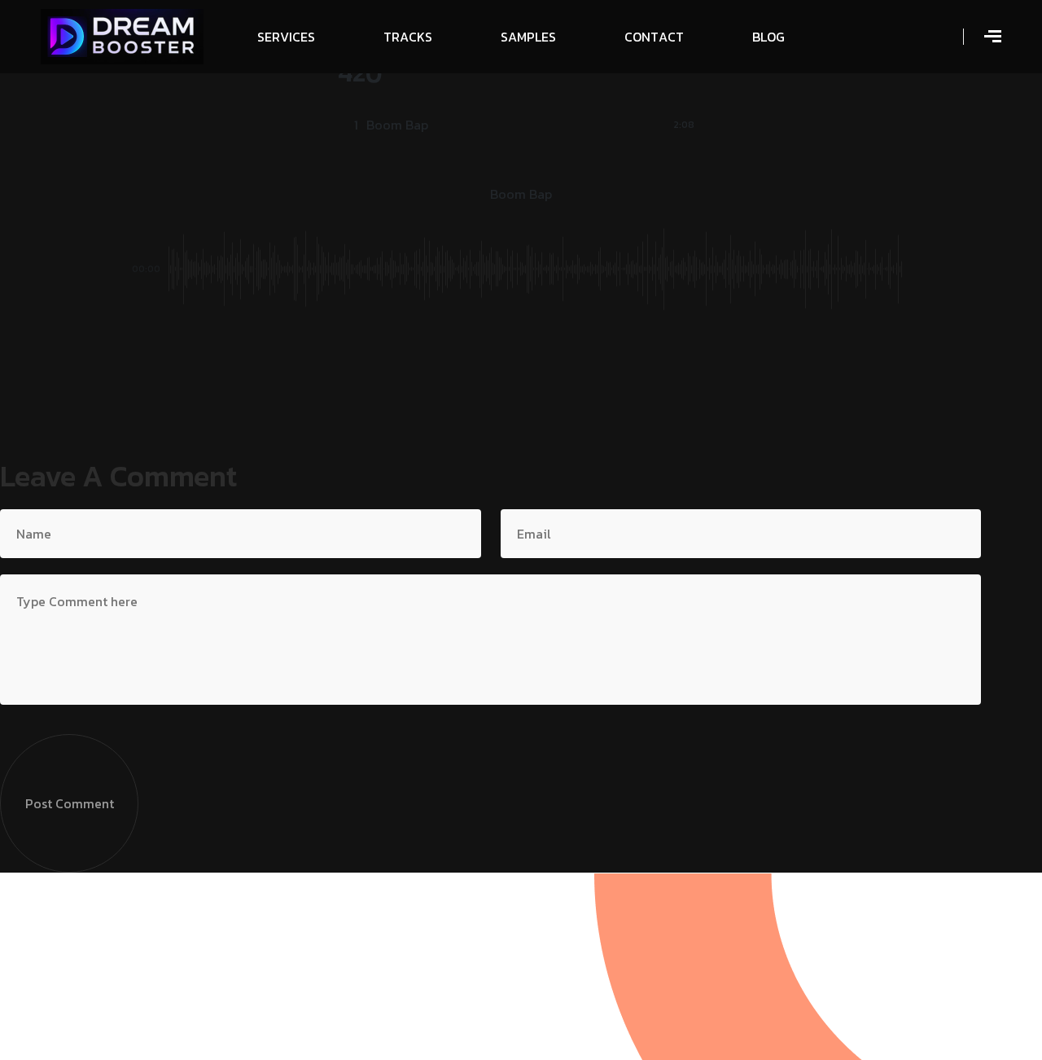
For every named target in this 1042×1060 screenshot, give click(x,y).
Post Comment (69, 803)
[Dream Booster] (122, 35)
